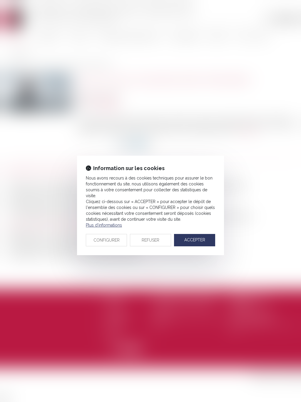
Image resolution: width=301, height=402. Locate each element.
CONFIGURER (106, 240)
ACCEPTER (194, 239)
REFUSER (150, 240)
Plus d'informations (104, 225)
